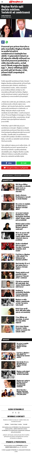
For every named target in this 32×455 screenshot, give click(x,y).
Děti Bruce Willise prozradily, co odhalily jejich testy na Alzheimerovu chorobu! (23, 188)
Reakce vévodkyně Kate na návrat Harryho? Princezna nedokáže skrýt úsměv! (22, 247)
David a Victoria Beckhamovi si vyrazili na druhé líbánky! (23, 197)
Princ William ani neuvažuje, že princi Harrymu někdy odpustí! (22, 320)
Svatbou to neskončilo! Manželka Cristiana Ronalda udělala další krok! (23, 293)
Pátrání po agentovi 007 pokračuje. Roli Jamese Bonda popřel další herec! (23, 284)
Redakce (7, 424)
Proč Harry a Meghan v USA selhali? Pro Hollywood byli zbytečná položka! (23, 257)
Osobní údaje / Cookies (16, 424)
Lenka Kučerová (6, 15)
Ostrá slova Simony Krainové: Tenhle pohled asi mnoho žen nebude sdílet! (23, 329)
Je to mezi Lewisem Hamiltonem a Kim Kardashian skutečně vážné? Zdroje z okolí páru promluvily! (23, 216)
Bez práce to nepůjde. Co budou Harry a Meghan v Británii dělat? (23, 206)
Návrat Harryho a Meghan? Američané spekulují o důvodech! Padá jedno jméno (22, 392)
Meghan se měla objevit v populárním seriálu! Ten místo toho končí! (22, 302)
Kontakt (25, 424)
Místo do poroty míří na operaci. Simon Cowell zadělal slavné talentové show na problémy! (23, 236)
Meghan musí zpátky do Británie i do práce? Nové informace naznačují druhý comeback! (23, 384)
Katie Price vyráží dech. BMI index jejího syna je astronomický (23, 310)
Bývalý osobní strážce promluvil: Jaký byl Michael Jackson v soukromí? (23, 226)
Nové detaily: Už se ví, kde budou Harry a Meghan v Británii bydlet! (23, 266)
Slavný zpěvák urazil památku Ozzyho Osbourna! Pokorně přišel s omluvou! (22, 275)
